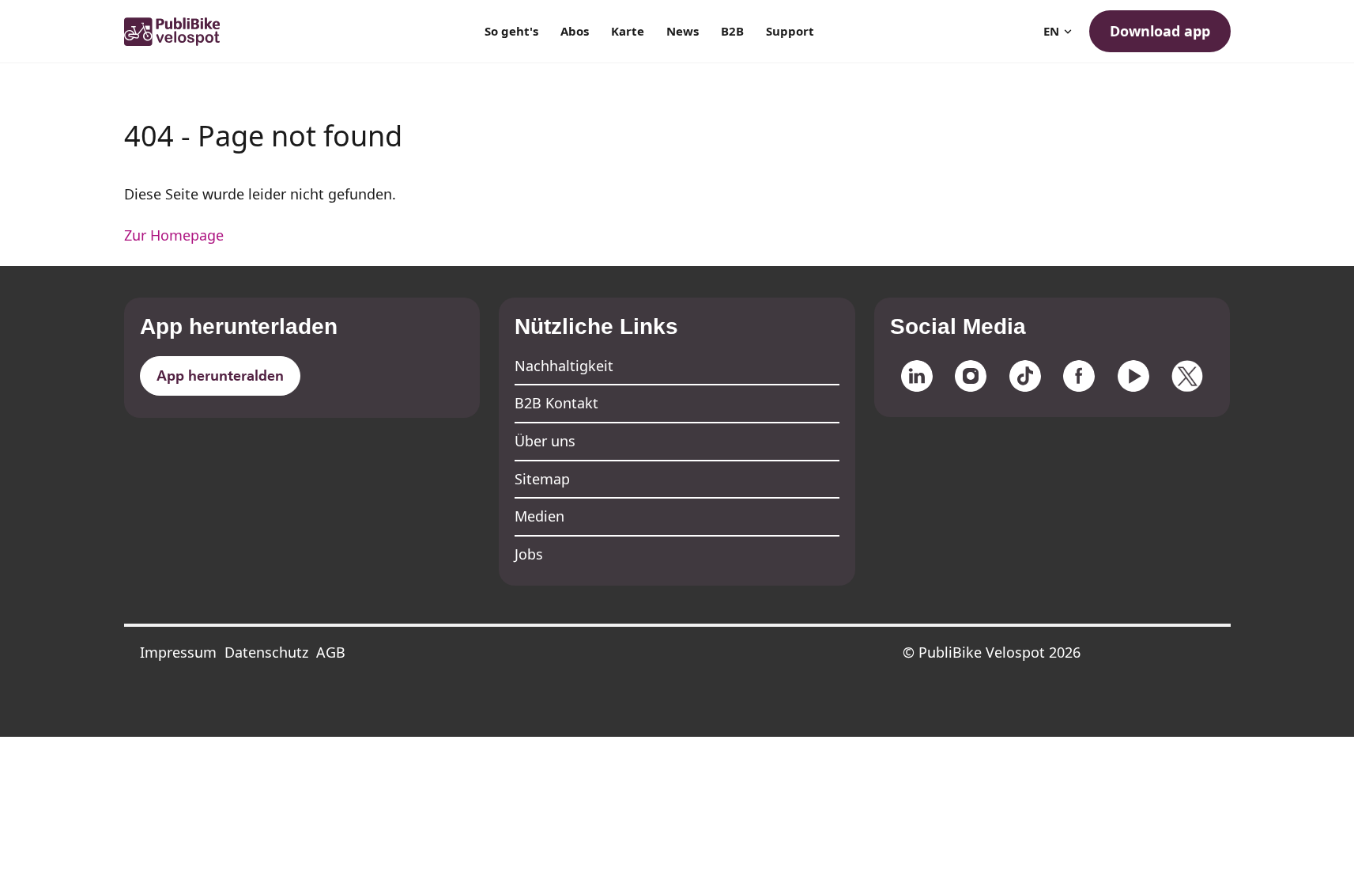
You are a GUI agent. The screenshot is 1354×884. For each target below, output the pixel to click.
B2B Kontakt (556, 402)
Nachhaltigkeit (564, 365)
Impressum (178, 652)
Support (790, 31)
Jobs (529, 553)
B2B (732, 31)
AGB (330, 652)
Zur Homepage (174, 235)
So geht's (511, 31)
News (682, 31)
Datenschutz (266, 652)
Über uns (545, 440)
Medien (539, 515)
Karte (627, 31)
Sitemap (542, 478)
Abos (574, 31)
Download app (1160, 30)
